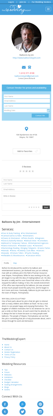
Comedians (43, 240)
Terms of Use (9, 354)
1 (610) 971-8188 (26, 73)
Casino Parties (44, 248)
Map (15, 263)
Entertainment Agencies (38, 243)
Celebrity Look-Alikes (27, 250)
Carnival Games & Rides (12, 235)
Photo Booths (28, 238)
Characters (38, 245)
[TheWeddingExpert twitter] (22, 411)
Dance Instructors (9, 245)
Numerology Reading (10, 248)
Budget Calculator (11, 382)
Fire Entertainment (29, 233)
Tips (6, 370)
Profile (6, 263)
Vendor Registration (12, 352)
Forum (7, 372)
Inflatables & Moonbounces (13, 255)
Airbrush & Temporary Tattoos (14, 243)
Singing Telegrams (29, 248)
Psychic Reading (32, 253)
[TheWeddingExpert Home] (15, 8)
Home (6, 344)
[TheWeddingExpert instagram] (40, 411)
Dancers (41, 250)
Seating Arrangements (13, 384)
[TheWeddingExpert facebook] (5, 404)
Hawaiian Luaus (25, 245)
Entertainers (29, 235)
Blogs (6, 387)
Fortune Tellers (17, 253)
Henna (13, 250)
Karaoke (5, 253)
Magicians (40, 238)
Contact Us (8, 349)
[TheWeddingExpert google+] (22, 404)
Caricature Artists (34, 255)
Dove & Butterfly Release (12, 240)
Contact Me (40, 115)
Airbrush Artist (30, 240)
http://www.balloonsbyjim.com (26, 57)
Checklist (7, 380)
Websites (8, 375)
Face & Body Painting (11, 233)
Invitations (8, 377)
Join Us (23, 2)
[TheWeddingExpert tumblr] (5, 411)
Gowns (7, 389)
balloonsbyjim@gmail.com (26, 76)
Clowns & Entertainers (11, 238)
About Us (8, 347)
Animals (5, 250)
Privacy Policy (9, 357)
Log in (11, 2)
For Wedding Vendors (41, 2)
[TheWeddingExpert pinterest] (40, 404)
